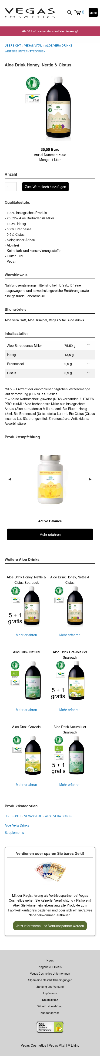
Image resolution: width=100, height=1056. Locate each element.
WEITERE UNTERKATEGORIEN (25, 51)
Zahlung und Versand (50, 986)
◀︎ (11, 478)
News (50, 960)
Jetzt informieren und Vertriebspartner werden (50, 925)
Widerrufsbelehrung (50, 1006)
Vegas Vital (33, 45)
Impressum (50, 993)
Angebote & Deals (50, 967)
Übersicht (13, 45)
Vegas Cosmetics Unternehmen (50, 973)
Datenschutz (50, 1000)
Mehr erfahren (26, 605)
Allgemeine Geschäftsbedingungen (50, 980)
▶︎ (92, 478)
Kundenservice (50, 1013)
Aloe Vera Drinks (58, 45)
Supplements (14, 832)
